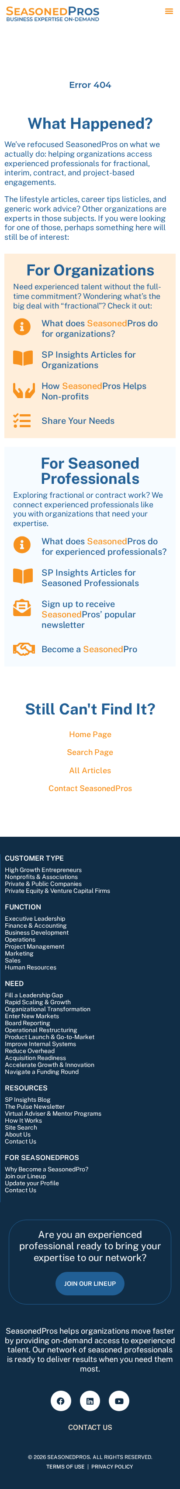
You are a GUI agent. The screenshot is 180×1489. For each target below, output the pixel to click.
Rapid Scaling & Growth (38, 1002)
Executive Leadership (35, 918)
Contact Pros (90, 788)
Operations (20, 939)
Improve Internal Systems (40, 1043)
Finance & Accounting (36, 925)
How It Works (23, 1120)
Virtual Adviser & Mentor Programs (53, 1113)
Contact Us (20, 1141)
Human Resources (30, 967)
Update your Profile (32, 1183)
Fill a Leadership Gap (34, 995)
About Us (18, 1134)
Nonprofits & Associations (41, 876)
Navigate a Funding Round (42, 1071)
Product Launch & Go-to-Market (49, 1036)
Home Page (90, 734)
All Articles (90, 770)
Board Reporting (27, 1022)
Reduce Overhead (30, 1050)
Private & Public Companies (43, 883)
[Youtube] (119, 1401)
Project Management (34, 946)
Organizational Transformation (47, 1009)
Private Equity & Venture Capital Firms (57, 890)
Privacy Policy (112, 1467)
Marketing (19, 953)
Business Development (37, 932)
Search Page (90, 752)
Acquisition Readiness (35, 1057)
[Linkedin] (90, 1401)
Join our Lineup (25, 1176)
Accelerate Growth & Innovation (49, 1064)
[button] (169, 10)
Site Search (21, 1127)
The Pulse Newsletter (35, 1106)
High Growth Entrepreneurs (43, 869)
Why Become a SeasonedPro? (46, 1169)
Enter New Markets (32, 1016)
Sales (13, 960)
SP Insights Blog (28, 1099)
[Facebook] (61, 1401)
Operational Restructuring (41, 1029)
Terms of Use (65, 1467)
